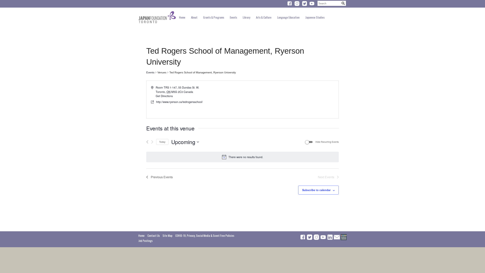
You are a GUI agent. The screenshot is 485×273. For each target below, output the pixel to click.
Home (182, 17)
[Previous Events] (147, 142)
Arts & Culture (263, 17)
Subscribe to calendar (316, 190)
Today (162, 141)
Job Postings (145, 240)
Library (246, 17)
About (194, 17)
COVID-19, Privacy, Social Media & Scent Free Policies (204, 235)
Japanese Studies (315, 17)
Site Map (167, 235)
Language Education (288, 17)
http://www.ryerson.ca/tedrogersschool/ (179, 102)
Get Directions (164, 96)
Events (150, 72)
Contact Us (153, 235)
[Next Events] (152, 142)
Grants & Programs (213, 17)
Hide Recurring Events (327, 141)
